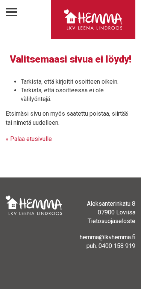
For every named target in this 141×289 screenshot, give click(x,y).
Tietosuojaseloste (111, 221)
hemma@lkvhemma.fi (107, 237)
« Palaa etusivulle (29, 138)
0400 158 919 (117, 245)
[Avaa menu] (11, 12)
